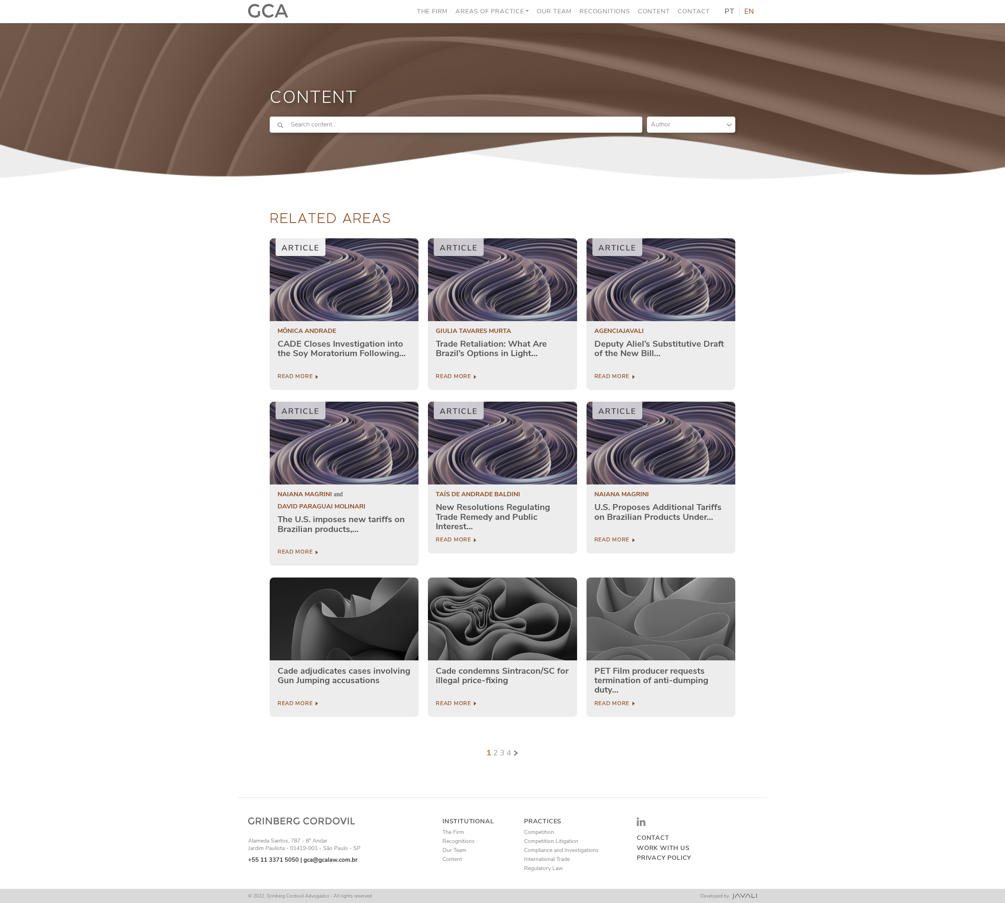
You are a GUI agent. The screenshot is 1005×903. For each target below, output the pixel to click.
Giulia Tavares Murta (473, 331)
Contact (694, 11)
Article (300, 248)
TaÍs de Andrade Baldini (478, 494)
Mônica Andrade (307, 331)
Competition (539, 832)
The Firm (432, 11)
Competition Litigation (551, 841)
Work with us (663, 848)
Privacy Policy (664, 858)
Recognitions (604, 11)
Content (654, 11)
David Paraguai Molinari (321, 507)
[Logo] (268, 11)
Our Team (554, 11)
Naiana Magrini (305, 494)
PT (730, 11)
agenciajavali (619, 331)
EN (749, 11)
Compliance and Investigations (561, 850)
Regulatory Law (543, 868)
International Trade (547, 859)
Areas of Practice (489, 11)
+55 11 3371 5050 (273, 860)
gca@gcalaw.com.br (330, 860)
